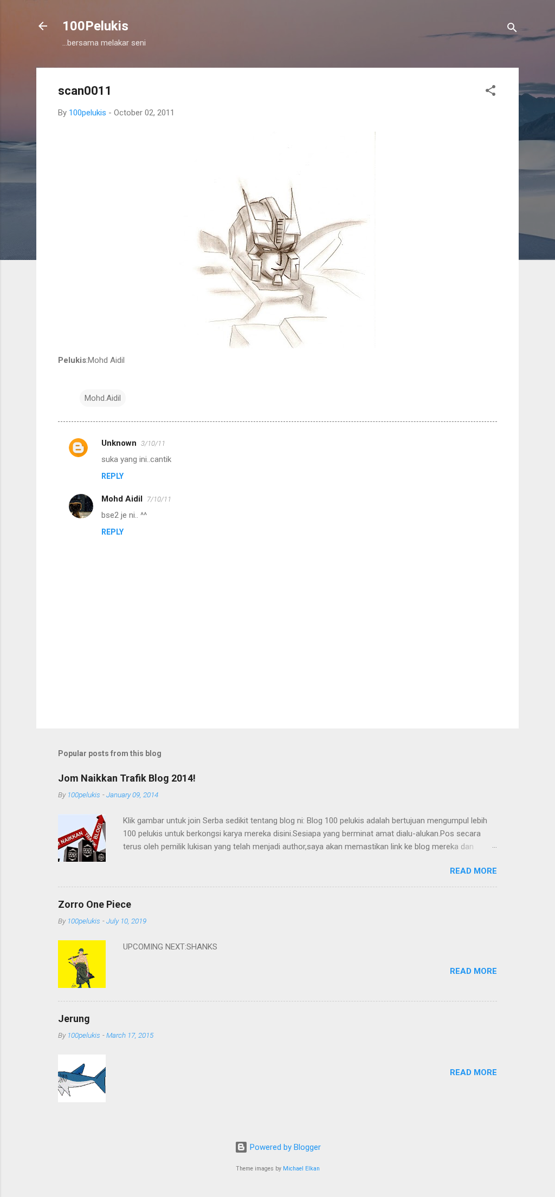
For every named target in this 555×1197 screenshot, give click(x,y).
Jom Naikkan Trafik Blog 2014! (127, 778)
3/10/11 (153, 443)
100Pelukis (95, 26)
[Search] (512, 29)
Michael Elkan (301, 1168)
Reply (112, 476)
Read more (473, 871)
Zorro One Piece (94, 904)
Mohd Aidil (122, 499)
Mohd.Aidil (103, 398)
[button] (490, 92)
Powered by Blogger (284, 1147)
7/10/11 (159, 499)
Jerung (74, 1018)
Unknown (119, 443)
